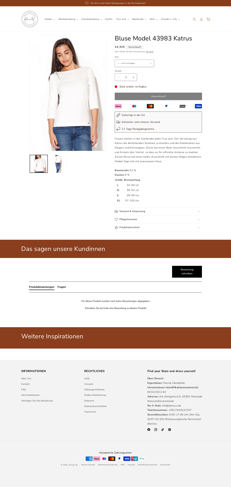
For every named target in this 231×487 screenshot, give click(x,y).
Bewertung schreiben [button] (187, 271)
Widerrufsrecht (88, 465)
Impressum (90, 411)
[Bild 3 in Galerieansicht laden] (39, 164)
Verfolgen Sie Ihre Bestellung (37, 400)
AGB (86, 378)
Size (117, 57)
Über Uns (26, 378)
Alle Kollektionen (30, 395)
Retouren (89, 400)
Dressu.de (73, 465)
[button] (49, 19)
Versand (149, 51)
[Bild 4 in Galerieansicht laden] (58, 164)
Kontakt (25, 384)
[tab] (41, 287)
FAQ (23, 389)
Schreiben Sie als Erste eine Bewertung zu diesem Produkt (115, 308)
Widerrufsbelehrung (95, 395)
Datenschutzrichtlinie (95, 406)
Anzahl (118, 71)
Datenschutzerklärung (107, 465)
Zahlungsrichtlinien (94, 389)
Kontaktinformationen (147, 465)
